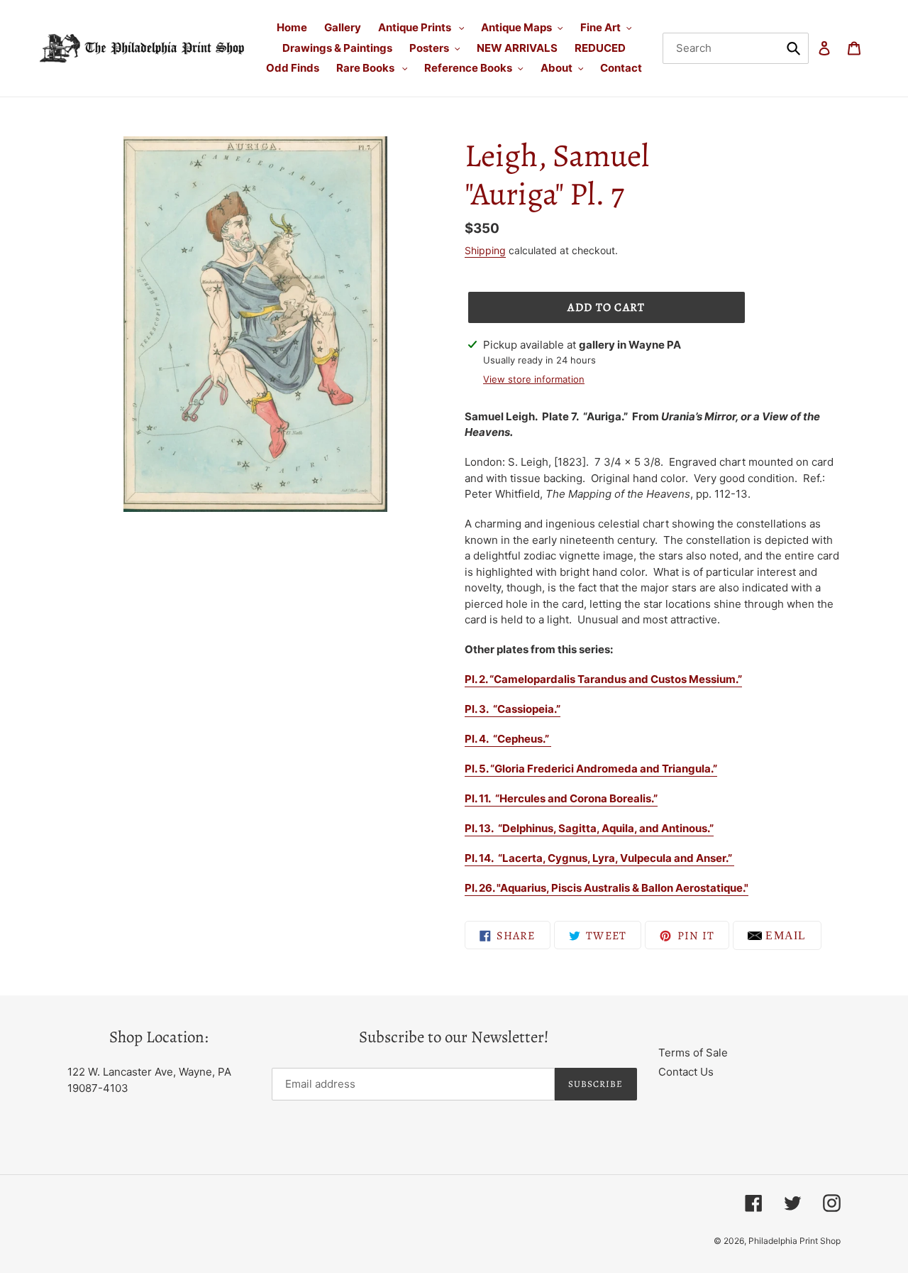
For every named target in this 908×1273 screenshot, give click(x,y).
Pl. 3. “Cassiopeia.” (512, 709)
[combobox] (736, 48)
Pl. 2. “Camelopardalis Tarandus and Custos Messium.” (603, 679)
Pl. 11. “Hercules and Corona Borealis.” (561, 798)
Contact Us (686, 1071)
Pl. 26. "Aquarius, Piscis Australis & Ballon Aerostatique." (606, 888)
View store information (534, 379)
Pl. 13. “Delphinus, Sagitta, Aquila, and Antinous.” (589, 828)
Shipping (485, 250)
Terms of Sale (693, 1052)
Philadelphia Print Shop (794, 1240)
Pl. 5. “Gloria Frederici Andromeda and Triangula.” (591, 768)
